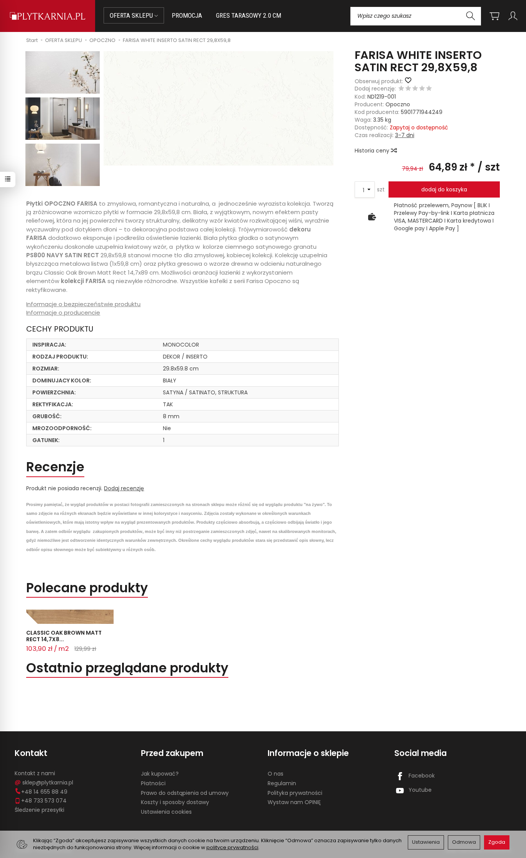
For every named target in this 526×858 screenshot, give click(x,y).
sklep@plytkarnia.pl (47, 782)
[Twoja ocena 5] (428, 89)
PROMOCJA (187, 15)
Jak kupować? (160, 774)
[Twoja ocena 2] (408, 89)
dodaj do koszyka (444, 189)
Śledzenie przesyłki (39, 810)
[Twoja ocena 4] (422, 89)
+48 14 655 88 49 (44, 792)
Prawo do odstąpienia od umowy (185, 793)
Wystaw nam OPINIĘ (294, 802)
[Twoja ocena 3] (415, 89)
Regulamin (282, 783)
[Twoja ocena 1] (401, 89)
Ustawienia (426, 842)
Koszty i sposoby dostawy (175, 802)
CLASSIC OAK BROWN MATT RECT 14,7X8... (64, 636)
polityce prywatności (232, 847)
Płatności (153, 783)
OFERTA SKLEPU (132, 15)
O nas (275, 774)
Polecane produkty (87, 588)
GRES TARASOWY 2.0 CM (248, 15)
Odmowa (464, 842)
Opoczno (397, 104)
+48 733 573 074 (44, 800)
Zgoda (496, 842)
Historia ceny (373, 150)
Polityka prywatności (295, 793)
